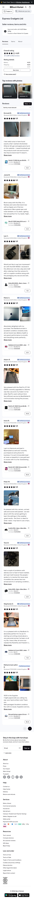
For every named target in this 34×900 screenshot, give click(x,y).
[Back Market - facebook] (17, 777)
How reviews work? (11, 74)
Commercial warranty (9, 806)
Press (4, 766)
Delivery (5, 792)
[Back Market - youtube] (12, 777)
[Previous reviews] (25, 728)
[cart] (30, 7)
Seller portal (6, 819)
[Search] (16, 11)
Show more (8, 155)
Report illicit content (9, 873)
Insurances (6, 808)
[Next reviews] (30, 728)
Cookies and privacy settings (11, 862)
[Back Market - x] (21, 777)
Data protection (7, 865)
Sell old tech (6, 811)
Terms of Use (7, 855)
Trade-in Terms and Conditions (12, 860)
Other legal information (10, 868)
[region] (17, 91)
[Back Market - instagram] (4, 777)
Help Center (6, 789)
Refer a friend (7, 803)
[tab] (5, 41)
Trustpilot (6, 774)
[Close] (31, 2)
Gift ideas (6, 843)
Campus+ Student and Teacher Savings (14, 814)
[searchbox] (24, 11)
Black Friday (6, 846)
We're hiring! (6, 771)
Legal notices (7, 870)
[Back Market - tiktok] (8, 777)
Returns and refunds (9, 794)
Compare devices (8, 838)
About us (5, 763)
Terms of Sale (7, 857)
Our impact (6, 769)
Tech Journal (7, 835)
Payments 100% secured (10, 821)
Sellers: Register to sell (9, 816)
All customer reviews (9, 840)
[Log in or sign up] (26, 7)
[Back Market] (16, 7)
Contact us (6, 786)
